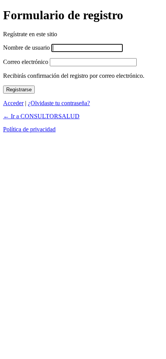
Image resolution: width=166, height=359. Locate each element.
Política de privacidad (29, 129)
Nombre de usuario (26, 47)
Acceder (13, 103)
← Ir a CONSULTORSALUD (41, 116)
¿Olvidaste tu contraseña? (59, 103)
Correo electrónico (25, 62)
